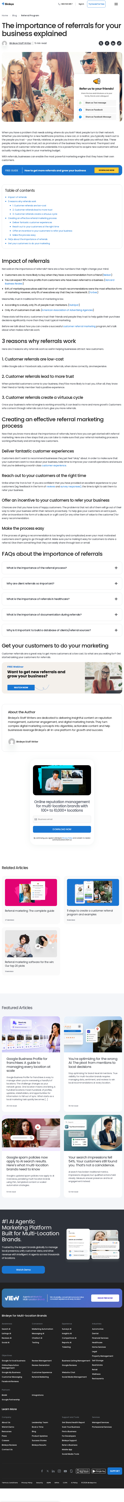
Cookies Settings (30, 1490)
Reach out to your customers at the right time (36, 226)
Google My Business (11, 1372)
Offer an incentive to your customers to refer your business (43, 230)
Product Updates (40, 1436)
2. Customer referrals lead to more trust (32, 209)
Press (4, 1436)
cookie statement (29, 1466)
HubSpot (74, 305)
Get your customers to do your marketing (29, 243)
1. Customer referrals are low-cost (29, 205)
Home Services (99, 1347)
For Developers (69, 1436)
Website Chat (68, 1372)
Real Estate (97, 1365)
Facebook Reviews (10, 1381)
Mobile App (67, 1449)
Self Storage (97, 1360)
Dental (95, 1333)
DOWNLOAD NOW (62, 829)
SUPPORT (115, 1471)
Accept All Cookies (29, 1482)
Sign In (81, 4)
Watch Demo (23, 1269)
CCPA (65, 1483)
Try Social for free (96, 4)
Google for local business (13, 1360)
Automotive (97, 1329)
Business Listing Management (76, 1360)
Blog (14, 15)
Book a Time (37, 1427)
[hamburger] (115, 4)
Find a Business (69, 1431)
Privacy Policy (67, 838)
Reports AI (66, 1342)
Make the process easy (24, 235)
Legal (94, 1351)
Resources (6, 1431)
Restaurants (98, 1378)
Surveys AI (66, 1329)
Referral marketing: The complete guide (29, 911)
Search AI (6, 1329)
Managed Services (100, 1422)
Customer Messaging (12, 1377)
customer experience (54, 465)
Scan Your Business (71, 1427)
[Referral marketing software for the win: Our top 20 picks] (31, 943)
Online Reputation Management (10, 1366)
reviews (50, 486)
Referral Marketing (40, 1377)
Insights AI (67, 1333)
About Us (6, 1422)
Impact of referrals (17, 197)
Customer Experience (42, 1372)
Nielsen (107, 275)
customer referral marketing (79, 326)
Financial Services (100, 1338)
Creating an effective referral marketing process (32, 218)
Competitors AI (69, 1338)
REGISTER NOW (105, 1298)
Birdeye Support (69, 1440)
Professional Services (102, 1427)
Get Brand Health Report (73, 1422)
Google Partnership (11, 1399)
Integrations (38, 1395)
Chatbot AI (37, 1338)
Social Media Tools (70, 1454)
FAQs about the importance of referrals (27, 239)
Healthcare (97, 1342)
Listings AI (6, 1333)
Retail (94, 1369)
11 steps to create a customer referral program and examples (90, 912)
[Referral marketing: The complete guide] (31, 892)
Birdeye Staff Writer (20, 43)
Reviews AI (6, 1338)
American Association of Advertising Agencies (67, 310)
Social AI (5, 1342)
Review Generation (41, 1365)
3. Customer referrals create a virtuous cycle (35, 213)
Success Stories (39, 1440)
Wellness (96, 1374)
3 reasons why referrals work (22, 201)
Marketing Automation (42, 1329)
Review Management (42, 1360)
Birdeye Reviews (9, 1445)
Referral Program (30, 15)
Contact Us (7, 1449)
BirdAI (4, 1395)
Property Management (102, 1356)
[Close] (55, 1459)
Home (5, 15)
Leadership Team (40, 1422)
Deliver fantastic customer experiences (33, 222)
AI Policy (74, 1483)
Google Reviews (69, 1365)
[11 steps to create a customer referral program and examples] (93, 892)
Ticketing (66, 1347)
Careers (5, 1440)
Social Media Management (74, 1377)
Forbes (93, 292)
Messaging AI (38, 1333)
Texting (35, 1342)
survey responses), (71, 486)
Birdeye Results (39, 1445)
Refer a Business (69, 1445)
